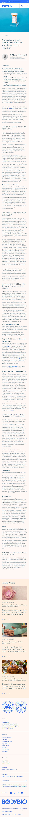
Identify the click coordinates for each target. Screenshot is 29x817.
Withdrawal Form (6, 763)
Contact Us (24, 786)
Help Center (5, 761)
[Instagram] (18, 793)
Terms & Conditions (7, 741)
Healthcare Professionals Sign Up (10, 726)
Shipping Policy (5, 743)
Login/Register (5, 722)
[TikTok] (14, 793)
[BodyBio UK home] (10, 6)
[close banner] (27, 1)
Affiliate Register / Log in (8, 728)
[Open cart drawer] (22, 5)
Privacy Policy (5, 745)
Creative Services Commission (9, 769)
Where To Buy (5, 749)
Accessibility (5, 751)
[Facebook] (11, 793)
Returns (4, 747)
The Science (5, 739)
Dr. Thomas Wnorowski (18, 55)
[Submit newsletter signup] (25, 780)
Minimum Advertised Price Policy (10, 724)
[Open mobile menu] (26, 5)
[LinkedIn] (22, 793)
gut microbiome (10, 108)
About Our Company (7, 737)
